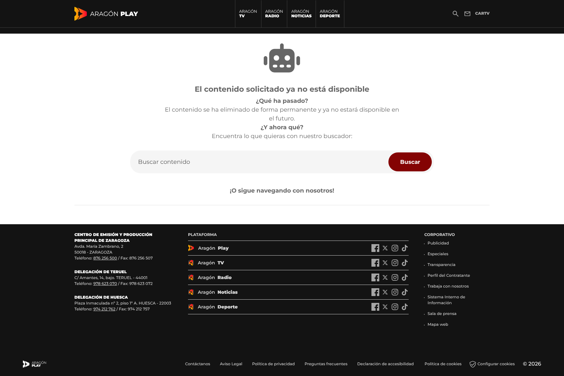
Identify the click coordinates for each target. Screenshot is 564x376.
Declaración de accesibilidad (386, 364)
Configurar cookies (496, 364)
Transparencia (442, 264)
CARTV (482, 13)
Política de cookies (443, 364)
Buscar (410, 161)
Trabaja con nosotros (448, 286)
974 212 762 (104, 309)
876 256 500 (105, 258)
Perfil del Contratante (449, 275)
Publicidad (438, 243)
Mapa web (438, 324)
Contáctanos (197, 364)
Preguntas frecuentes (326, 364)
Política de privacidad (273, 364)
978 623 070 (105, 283)
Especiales (438, 254)
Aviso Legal (231, 364)
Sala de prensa (442, 313)
